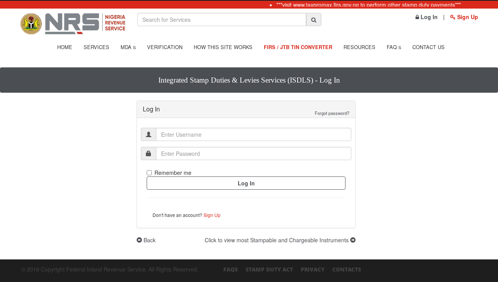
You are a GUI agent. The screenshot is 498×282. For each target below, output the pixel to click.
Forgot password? (332, 113)
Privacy (312, 269)
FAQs (230, 269)
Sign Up (467, 17)
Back (149, 240)
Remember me (172, 172)
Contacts (346, 269)
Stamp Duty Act (269, 269)
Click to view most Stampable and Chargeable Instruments (277, 240)
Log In (428, 17)
